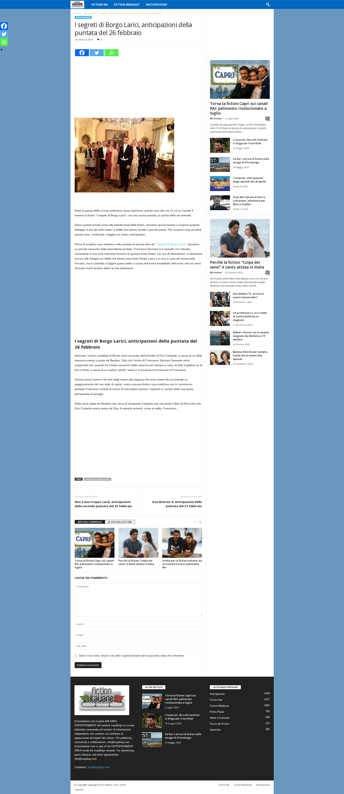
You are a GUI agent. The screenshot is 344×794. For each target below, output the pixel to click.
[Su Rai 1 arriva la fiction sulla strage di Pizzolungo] (220, 164)
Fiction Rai (99, 4)
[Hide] (1, 49)
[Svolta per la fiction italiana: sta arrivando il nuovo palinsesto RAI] (182, 543)
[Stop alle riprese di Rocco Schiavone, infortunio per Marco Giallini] (220, 202)
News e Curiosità (219, 717)
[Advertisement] (138, 86)
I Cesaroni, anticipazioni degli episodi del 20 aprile (249, 179)
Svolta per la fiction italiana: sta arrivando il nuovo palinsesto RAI (182, 564)
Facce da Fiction (219, 723)
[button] (267, 4)
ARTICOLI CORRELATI (90, 521)
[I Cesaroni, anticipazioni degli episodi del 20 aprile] (220, 183)
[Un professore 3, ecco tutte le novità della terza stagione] (220, 318)
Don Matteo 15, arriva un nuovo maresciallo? (248, 295)
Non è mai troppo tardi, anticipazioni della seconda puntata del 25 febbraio (103, 504)
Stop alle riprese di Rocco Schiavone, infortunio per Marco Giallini (249, 200)
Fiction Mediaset (127, 4)
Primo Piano (217, 711)
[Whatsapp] (111, 52)
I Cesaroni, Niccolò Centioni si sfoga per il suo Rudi (250, 141)
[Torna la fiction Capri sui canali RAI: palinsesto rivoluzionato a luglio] (94, 543)
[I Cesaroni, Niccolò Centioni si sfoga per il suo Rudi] (220, 145)
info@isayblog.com (99, 767)
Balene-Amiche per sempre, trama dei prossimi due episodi (250, 355)
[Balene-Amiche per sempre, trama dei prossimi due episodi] (220, 357)
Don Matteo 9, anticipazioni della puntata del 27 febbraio (177, 504)
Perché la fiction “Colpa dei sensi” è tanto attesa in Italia (136, 562)
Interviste (215, 729)
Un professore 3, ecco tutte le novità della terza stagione (250, 316)
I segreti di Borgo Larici (170, 244)
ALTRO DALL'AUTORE (120, 521)
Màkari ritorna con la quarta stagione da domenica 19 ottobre (251, 335)
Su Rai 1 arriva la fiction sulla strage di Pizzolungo (251, 160)
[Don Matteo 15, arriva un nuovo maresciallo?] (220, 299)
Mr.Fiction (216, 118)
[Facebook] (82, 52)
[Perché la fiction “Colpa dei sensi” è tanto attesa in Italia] (138, 543)
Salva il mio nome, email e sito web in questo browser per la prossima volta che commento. (132, 655)
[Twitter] (97, 52)
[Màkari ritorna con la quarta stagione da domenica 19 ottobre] (220, 337)
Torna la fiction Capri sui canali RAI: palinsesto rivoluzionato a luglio (94, 564)
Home (77, 13)
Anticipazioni (156, 4)
